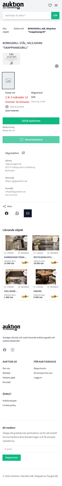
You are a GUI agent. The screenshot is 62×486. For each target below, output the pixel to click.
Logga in (38, 377)
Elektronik (19, 28)
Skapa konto (40, 368)
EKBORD (38, 291)
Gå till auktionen (31, 121)
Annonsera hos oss (43, 373)
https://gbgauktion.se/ (16, 181)
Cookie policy (9, 405)
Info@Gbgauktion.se (15, 191)
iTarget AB (52, 476)
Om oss (6, 368)
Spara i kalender (12, 110)
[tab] (8, 81)
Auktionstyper (10, 400)
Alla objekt (6, 30)
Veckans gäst (9, 377)
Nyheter (7, 373)
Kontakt (7, 382)
